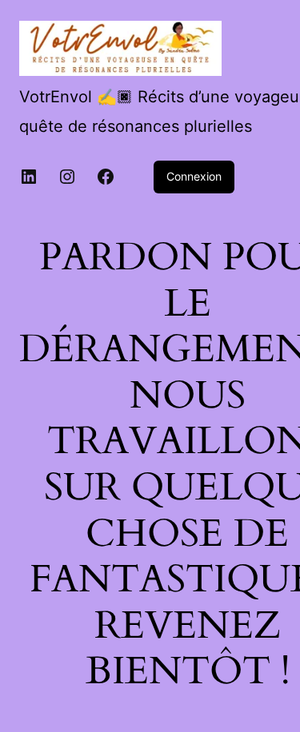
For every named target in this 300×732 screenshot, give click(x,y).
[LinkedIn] (28, 176)
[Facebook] (105, 176)
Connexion (194, 176)
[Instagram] (67, 176)
